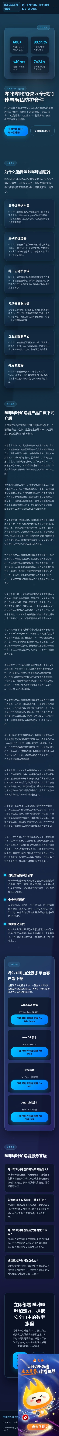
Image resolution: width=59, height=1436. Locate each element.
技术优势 (17, 1422)
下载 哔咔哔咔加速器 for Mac (29, 1052)
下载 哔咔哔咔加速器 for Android (29, 1117)
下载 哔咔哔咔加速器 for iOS (29, 1085)
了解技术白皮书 (42, 130)
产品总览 (6, 1422)
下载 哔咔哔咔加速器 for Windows (29, 1020)
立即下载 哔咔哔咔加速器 (15, 131)
